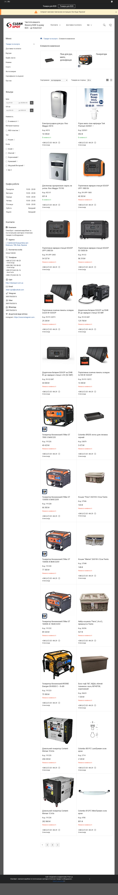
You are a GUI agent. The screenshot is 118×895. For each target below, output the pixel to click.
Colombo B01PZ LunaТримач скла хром (92, 749)
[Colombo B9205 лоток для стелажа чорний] (94, 415)
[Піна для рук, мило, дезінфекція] (49, 60)
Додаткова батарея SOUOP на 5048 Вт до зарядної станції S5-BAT (93, 311)
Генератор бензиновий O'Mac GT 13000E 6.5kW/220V (56, 498)
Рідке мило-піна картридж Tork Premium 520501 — (91, 124)
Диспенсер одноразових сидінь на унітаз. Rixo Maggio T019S (57, 187)
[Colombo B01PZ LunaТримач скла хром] (94, 729)
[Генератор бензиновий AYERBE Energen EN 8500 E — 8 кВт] (58, 664)
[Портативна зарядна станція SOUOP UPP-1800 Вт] (94, 166)
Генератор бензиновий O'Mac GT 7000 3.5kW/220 (56, 436)
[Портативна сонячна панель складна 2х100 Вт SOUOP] (94, 353)
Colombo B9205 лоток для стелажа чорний (93, 436)
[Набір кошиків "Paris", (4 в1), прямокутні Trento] (94, 602)
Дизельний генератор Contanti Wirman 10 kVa (55, 749)
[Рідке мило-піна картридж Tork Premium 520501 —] (94, 104)
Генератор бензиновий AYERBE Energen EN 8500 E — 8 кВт (55, 685)
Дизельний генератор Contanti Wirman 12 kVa (55, 812)
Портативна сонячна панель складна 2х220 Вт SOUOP (58, 311)
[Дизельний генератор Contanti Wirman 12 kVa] (58, 792)
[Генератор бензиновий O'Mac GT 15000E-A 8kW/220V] (58, 540)
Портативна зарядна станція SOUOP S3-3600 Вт (93, 249)
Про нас (9, 81)
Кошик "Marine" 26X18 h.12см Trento (93, 559)
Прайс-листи (10, 58)
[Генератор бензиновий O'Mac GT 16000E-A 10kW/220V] (58, 602)
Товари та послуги (51, 39)
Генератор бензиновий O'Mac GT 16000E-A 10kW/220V (56, 622)
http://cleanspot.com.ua (14, 283)
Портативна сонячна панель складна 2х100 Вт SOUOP (93, 373)
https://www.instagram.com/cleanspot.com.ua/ (25, 317)
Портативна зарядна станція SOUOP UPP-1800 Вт (93, 187)
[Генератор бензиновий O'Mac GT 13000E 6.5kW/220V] (58, 478)
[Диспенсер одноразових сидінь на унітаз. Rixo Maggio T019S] (58, 166)
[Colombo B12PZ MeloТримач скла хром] (94, 792)
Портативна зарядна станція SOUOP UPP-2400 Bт (57, 249)
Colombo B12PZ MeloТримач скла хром (92, 812)
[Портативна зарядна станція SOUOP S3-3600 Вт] (94, 229)
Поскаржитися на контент (80, 879)
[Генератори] (85, 60)
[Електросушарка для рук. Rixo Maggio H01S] (58, 104)
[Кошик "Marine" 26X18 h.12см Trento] (94, 540)
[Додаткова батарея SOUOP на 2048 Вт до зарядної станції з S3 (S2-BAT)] (58, 353)
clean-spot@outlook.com (15, 290)
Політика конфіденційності (99, 879)
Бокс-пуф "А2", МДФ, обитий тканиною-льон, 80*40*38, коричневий (90, 686)
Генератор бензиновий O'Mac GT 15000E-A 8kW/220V (56, 560)
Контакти (54, 25)
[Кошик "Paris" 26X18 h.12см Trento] (94, 478)
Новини (8, 62)
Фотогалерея (11, 71)
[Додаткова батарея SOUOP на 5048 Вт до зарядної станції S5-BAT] (94, 291)
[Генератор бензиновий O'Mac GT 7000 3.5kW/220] (58, 415)
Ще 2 (10, 170)
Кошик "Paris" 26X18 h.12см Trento (92, 497)
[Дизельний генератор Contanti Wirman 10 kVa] (58, 729)
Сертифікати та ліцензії (15, 76)
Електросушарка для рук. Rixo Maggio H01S (55, 124)
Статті (8, 67)
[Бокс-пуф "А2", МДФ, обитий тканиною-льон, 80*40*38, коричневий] (94, 664)
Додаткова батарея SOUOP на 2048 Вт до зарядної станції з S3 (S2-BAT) (57, 373)
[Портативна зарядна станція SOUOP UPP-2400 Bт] (58, 229)
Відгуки (8, 53)
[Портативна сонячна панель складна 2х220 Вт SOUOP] (58, 291)
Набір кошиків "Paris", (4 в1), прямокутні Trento (90, 622)
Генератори (101, 54)
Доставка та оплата (73, 25)
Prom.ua (70, 877)
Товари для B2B (66, 6)
